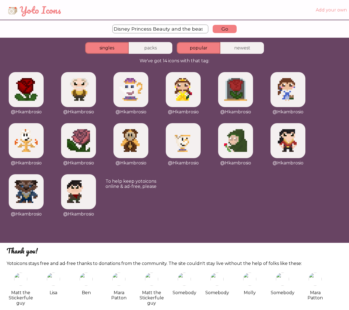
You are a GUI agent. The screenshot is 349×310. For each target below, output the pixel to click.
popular (198, 48)
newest (242, 48)
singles (107, 48)
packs (150, 48)
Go (224, 29)
